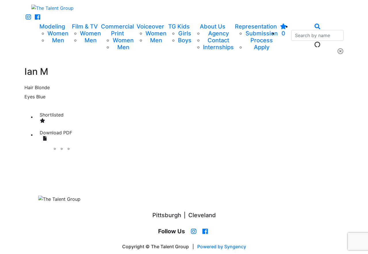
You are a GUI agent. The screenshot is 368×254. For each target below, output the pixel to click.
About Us (212, 26)
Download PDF (56, 132)
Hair (28, 87)
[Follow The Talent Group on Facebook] (37, 17)
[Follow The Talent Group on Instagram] (28, 17)
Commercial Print (117, 30)
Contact (218, 40)
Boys (184, 40)
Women (57, 33)
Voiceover (150, 26)
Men (58, 40)
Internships (218, 47)
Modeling (52, 26)
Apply (261, 47)
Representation (256, 26)
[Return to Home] (52, 8)
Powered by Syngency (221, 246)
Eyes (29, 97)
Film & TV (85, 26)
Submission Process (262, 37)
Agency (218, 33)
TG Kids (179, 26)
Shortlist (52, 115)
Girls (184, 33)
